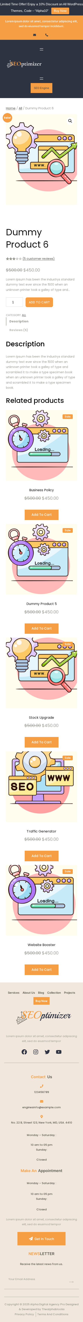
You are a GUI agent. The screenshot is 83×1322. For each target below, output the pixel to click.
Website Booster (42, 945)
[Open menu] (41, 49)
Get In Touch (44, 1239)
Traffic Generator (41, 831)
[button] (70, 121)
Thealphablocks (53, 1309)
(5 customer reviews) (39, 259)
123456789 (41, 1092)
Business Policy (41, 490)
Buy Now (60, 10)
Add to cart (39, 302)
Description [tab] (19, 321)
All (20, 108)
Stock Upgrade (41, 718)
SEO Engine (41, 88)
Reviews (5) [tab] (18, 330)
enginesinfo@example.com (41, 1107)
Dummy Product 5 (41, 604)
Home (11, 108)
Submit (71, 1282)
